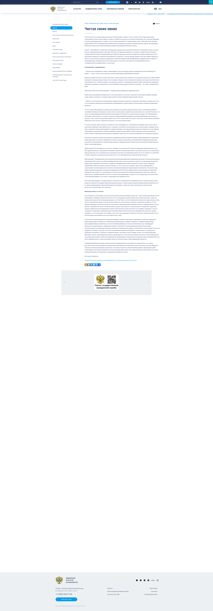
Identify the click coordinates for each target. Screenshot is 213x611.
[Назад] (64, 282)
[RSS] (153, 2)
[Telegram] (135, 2)
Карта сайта (153, 588)
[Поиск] (97, 2)
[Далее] (148, 282)
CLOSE (210, 2)
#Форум (101, 260)
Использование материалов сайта (118, 591)
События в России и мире (59, 80)
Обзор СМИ (56, 38)
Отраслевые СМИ (57, 49)
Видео (54, 46)
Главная (86, 23)
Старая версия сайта (150, 594)
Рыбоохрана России (58, 60)
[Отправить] (99, 264)
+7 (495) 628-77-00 (64, 594)
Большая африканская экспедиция (62, 71)
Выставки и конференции (59, 53)
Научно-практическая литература (62, 56)
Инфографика (56, 67)
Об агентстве (77, 9)
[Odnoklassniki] (86, 264)
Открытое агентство (134, 9)
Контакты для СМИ (113, 594)
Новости (55, 28)
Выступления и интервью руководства (63, 35)
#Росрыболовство (124, 260)
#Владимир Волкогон (111, 260)
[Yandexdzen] (131, 2)
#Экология (133, 260)
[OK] (143, 2)
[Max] (127, 2)
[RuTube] (148, 2)
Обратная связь (113, 2)
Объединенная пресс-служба (93, 9)
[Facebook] (96, 264)
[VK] (139, 2)
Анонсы (55, 31)
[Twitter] (94, 264)
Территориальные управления (115, 9)
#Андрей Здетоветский (92, 260)
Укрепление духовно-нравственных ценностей (62, 75)
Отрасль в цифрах (57, 64)
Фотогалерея (56, 42)
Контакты (154, 591)
